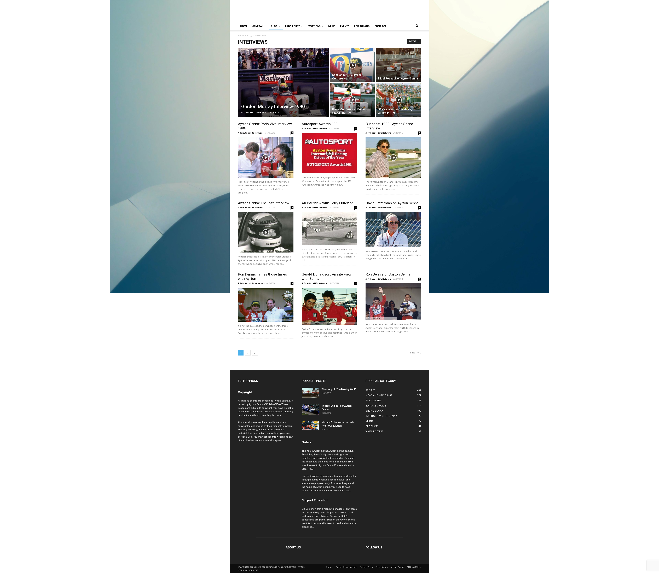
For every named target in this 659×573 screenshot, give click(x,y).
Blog (274, 26)
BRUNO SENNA (374, 410)
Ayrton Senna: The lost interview (263, 203)
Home (241, 35)
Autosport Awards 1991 (321, 124)
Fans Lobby (292, 26)
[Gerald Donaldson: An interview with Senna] (329, 306)
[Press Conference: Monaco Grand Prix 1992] (352, 100)
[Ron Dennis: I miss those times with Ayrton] (265, 305)
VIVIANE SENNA (374, 431)
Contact (380, 26)
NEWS (331, 26)
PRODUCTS (372, 426)
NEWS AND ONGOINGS (379, 395)
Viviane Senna (397, 567)
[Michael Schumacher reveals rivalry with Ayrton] (310, 425)
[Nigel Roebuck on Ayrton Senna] (398, 65)
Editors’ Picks (366, 567)
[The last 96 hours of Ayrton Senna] (310, 409)
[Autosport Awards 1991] (329, 153)
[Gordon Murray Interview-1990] (283, 87)
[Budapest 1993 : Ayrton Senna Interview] (393, 157)
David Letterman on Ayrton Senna (392, 203)
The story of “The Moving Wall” (339, 389)
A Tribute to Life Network (254, 112)
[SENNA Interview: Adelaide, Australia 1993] (398, 100)
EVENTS (344, 26)
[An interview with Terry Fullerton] (329, 228)
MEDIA (369, 421)
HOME (243, 26)
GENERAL (257, 26)
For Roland (362, 26)
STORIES (370, 390)
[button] (417, 26)
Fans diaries (382, 567)
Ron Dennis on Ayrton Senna (388, 274)
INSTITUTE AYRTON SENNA (381, 415)
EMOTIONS (314, 26)
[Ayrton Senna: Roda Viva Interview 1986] (265, 157)
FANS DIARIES (373, 400)
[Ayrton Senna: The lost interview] (265, 232)
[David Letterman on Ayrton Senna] (393, 229)
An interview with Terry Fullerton (328, 203)
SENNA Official (414, 567)
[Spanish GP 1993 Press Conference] (352, 65)
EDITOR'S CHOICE (376, 405)
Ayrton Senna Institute (346, 567)
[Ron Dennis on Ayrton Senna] (393, 301)
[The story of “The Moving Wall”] (310, 392)
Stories (329, 567)
